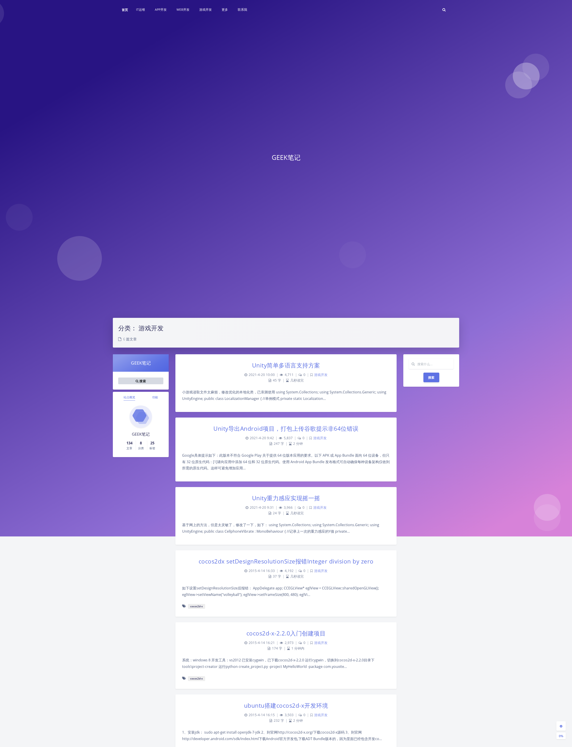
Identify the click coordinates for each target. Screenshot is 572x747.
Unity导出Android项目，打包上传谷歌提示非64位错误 (286, 428)
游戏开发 (321, 375)
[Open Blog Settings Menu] (561, 726)
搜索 (431, 377)
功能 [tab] (155, 397)
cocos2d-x (196, 606)
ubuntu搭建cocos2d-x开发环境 (286, 705)
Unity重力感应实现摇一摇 (286, 498)
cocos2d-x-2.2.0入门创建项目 (286, 633)
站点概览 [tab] (129, 397)
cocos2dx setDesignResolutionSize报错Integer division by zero (286, 561)
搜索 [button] (142, 381)
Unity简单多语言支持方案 (286, 365)
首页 (125, 10)
